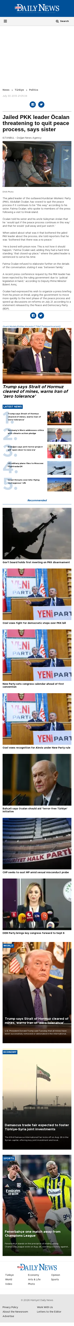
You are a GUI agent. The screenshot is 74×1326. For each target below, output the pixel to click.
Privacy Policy (10, 1307)
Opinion (55, 1275)
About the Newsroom (15, 1312)
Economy (33, 1275)
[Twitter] (41, 104)
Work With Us (45, 1307)
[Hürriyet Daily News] (37, 8)
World (8, 1279)
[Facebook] (33, 104)
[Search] (57, 21)
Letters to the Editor (49, 1312)
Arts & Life (34, 1279)
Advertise (8, 1316)
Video (8, 1284)
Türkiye (19, 90)
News (6, 90)
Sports (55, 1279)
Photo (31, 1284)
